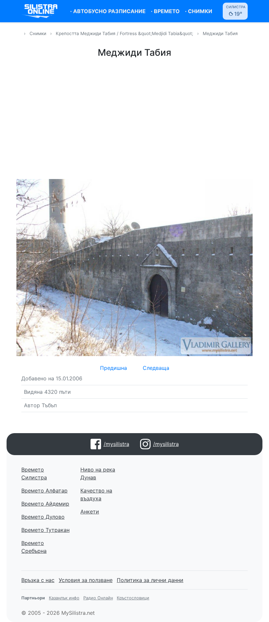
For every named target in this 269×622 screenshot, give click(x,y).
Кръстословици (133, 597)
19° (235, 11)
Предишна (113, 368)
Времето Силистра (34, 473)
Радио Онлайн (98, 597)
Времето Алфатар (44, 490)
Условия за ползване (86, 580)
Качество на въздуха (96, 494)
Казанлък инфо (64, 597)
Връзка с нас (37, 580)
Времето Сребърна (34, 547)
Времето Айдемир (45, 503)
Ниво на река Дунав (97, 473)
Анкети (89, 511)
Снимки (38, 33)
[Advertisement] (134, 117)
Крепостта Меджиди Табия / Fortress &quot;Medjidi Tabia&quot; (125, 33)
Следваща (156, 368)
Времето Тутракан (45, 530)
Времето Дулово (43, 516)
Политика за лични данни (150, 580)
